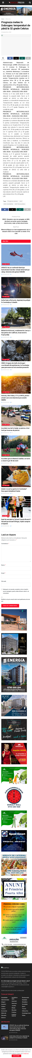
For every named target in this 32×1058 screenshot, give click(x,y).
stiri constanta (8, 204)
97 (11, 274)
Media (13, 1008)
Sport (23, 1006)
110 (11, 432)
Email (3, 573)
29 (11, 304)
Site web (3, 581)
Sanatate (24, 999)
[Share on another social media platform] (28, 58)
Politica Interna (14, 1015)
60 (11, 369)
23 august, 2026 (5, 274)
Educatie (3, 1015)
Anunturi (3, 1004)
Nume (3, 565)
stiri (21, 201)
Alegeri (3, 1002)
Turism (24, 1008)
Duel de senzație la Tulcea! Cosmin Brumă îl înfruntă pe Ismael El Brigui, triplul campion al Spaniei (16, 521)
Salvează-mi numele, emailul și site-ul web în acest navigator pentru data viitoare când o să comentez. (16, 591)
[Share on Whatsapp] (22, 58)
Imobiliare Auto (14, 998)
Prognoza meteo (13, 201)
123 (11, 493)
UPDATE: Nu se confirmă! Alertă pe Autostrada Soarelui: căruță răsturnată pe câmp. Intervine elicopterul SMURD (15, 270)
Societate (24, 1004)
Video (23, 1015)
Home (2, 19)
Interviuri (14, 1001)
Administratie (5, 999)
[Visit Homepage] (16, 2)
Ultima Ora (7, 19)
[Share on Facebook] (10, 58)
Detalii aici (26, 1053)
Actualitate (4, 997)
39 (11, 463)
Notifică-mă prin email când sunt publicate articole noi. (15, 600)
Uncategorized (26, 1013)
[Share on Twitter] (16, 58)
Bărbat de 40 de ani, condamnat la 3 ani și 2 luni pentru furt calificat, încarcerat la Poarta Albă (15, 333)
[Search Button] (30, 2)
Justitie (14, 1005)
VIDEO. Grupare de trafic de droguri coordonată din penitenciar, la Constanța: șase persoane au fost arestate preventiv (15, 365)
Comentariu (5, 543)
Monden (14, 1010)
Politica (14, 1012)
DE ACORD (16, 1055)
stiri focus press (20, 204)
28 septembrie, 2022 (6, 32)
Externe (3, 1017)
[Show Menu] (3, 2)
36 (11, 337)
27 (11, 526)
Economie (4, 1011)
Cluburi (3, 1006)
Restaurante (25, 997)
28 (11, 402)
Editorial (3, 1013)
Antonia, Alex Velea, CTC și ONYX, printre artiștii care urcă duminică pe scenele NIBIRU (15, 398)
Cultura (3, 1008)
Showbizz (24, 1002)
